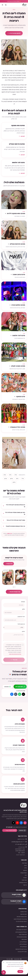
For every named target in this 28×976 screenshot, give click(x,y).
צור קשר (25, 885)
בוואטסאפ (21, 830)
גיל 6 (5, 475)
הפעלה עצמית (24, 873)
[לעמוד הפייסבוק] (21, 822)
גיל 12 (14, 482)
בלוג (26, 875)
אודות (25, 865)
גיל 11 (5, 478)
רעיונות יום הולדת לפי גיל (21, 921)
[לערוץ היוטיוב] (17, 822)
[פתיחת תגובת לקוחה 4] (20, 577)
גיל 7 (23, 478)
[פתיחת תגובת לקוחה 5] (7, 577)
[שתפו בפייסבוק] (11, 694)
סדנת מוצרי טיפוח (23, 934)
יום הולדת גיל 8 (23, 946)
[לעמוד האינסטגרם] (25, 822)
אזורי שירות (24, 880)
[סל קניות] (5, 5)
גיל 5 (10, 475)
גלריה (25, 868)
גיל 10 (11, 478)
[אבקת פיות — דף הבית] (23, 805)
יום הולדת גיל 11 (23, 942)
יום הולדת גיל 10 (23, 944)
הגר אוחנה (9, 533)
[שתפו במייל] (15, 694)
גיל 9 (17, 478)
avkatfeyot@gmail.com (16, 841)
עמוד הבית (24, 863)
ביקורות (25, 877)
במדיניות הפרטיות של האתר (15, 654)
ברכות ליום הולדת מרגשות (21, 949)
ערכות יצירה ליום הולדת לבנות (20, 919)
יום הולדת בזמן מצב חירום (21, 932)
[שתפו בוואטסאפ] (19, 694)
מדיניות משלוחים (23, 882)
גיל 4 (16, 475)
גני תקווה (19, 839)
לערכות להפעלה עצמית (10, 830)
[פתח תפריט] (2, 4)
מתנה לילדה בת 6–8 (22, 951)
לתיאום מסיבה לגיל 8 (15, 33)
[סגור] (3, 962)
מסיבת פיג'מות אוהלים (22, 937)
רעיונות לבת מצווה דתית (21, 929)
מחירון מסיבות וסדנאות (22, 916)
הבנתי (20, 971)
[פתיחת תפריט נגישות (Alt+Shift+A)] (3, 972)
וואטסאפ (6, 686)
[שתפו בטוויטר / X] (23, 694)
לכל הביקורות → (8, 563)
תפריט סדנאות (23, 914)
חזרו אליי (15, 660)
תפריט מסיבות (23, 911)
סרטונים (25, 870)
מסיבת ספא (24, 939)
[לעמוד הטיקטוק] (13, 822)
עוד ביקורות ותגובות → (14, 592)
